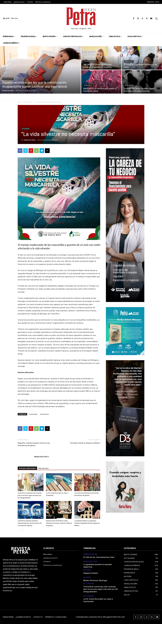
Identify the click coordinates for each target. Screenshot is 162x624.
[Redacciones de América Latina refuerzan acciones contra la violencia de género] (59, 510)
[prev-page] (19, 530)
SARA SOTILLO (129, 61)
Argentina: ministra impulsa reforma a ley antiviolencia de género (34, 444)
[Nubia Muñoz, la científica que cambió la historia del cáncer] (101, 82)
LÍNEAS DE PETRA (90, 554)
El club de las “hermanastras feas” (99, 557)
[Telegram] (41, 150)
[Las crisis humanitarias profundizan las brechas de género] (87, 482)
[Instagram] (138, 18)
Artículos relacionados (27, 468)
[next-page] (22, 530)
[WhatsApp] (36, 150)
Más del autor (44, 468)
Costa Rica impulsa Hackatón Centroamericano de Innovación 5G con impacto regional (30, 523)
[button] (156, 18)
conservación (33, 414)
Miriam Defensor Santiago (95, 581)
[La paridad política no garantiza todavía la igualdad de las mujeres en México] (87, 510)
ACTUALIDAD (27, 102)
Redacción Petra (30, 140)
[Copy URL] (47, 150)
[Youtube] (151, 18)
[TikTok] (142, 18)
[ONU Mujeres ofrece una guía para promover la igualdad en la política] (101, 58)
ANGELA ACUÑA (8, 78)
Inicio (19, 102)
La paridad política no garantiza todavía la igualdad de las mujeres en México (87, 523)
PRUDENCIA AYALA (89, 61)
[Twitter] (146, 18)
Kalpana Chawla (90, 573)
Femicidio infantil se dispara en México (85, 443)
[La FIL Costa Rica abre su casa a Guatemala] (59, 482)
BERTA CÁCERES (129, 85)
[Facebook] (133, 18)
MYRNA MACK (88, 85)
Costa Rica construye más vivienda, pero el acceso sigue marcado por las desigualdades (30, 495)
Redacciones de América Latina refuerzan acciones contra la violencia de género (59, 523)
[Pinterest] (31, 150)
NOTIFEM (87, 570)
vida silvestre (44, 414)
